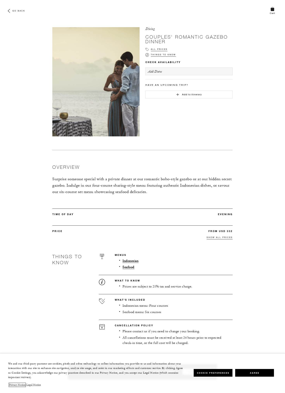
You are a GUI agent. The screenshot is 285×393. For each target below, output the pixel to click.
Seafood (128, 267)
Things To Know (163, 54)
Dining (150, 29)
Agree (254, 372)
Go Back (18, 11)
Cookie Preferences (213, 372)
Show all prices (220, 237)
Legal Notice (33, 385)
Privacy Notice (17, 385)
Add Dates (155, 71)
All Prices (159, 49)
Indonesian (130, 261)
